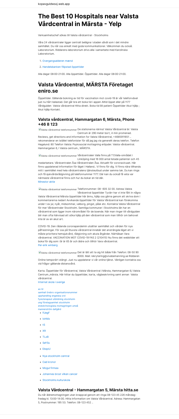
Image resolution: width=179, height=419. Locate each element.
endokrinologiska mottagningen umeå (58, 305)
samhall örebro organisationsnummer (57, 292)
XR (44, 330)
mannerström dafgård (49, 309)
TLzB (46, 336)
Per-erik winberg (48, 245)
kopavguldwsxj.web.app (54, 4)
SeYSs (46, 342)
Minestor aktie (46, 181)
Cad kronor (49, 362)
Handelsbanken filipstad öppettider (63, 66)
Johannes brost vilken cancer (60, 374)
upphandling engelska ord (51, 295)
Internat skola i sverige (51, 282)
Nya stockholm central (56, 355)
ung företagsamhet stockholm (54, 302)
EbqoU (46, 348)
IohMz (46, 318)
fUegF (46, 312)
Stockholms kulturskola (56, 380)
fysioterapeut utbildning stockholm (56, 299)
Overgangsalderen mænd (58, 60)
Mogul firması (50, 368)
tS (44, 324)
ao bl (40, 289)
